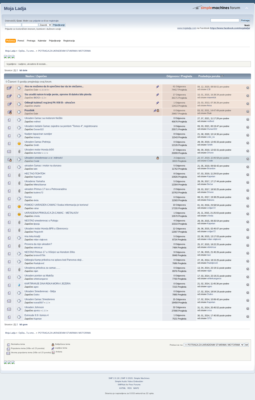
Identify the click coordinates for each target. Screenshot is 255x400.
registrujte (54, 21)
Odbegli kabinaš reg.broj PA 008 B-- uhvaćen (50, 102)
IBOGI (37, 97)
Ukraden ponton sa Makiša (39, 275)
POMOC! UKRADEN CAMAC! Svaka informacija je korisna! (56, 204)
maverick (211, 97)
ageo (36, 287)
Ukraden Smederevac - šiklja (40, 291)
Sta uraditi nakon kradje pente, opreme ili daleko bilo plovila (58, 94)
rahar (36, 208)
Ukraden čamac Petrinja (38, 142)
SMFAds (121, 384)
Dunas (28, 197)
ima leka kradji (32, 236)
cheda (37, 216)
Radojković (39, 263)
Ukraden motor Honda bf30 (39, 149)
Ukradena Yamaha (35, 181)
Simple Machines (141, 378)
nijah (36, 271)
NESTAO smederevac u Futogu (41, 220)
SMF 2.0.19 (114, 378)
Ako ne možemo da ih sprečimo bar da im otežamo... (54, 86)
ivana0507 (39, 302)
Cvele (36, 161)
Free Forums (134, 384)
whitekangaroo (41, 279)
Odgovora (173, 76)
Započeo (41, 76)
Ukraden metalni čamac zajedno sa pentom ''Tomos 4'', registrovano (61, 126)
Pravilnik (29, 110)
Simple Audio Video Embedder (129, 381)
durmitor (38, 153)
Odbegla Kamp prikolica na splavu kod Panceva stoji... (54, 259)
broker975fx (39, 255)
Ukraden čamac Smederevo (40, 299)
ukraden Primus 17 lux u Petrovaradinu (46, 189)
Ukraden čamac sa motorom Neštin (44, 118)
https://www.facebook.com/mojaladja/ (230, 28)
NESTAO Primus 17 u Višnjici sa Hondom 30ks (50, 252)
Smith (36, 145)
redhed (37, 121)
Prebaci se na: (176, 345)
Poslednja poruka (209, 76)
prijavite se (38, 21)
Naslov (30, 76)
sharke (37, 106)
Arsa (209, 105)
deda (36, 200)
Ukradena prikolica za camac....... (42, 267)
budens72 (38, 192)
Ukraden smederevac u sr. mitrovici (44, 157)
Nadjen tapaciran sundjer (38, 134)
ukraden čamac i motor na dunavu (43, 165)
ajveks (37, 310)
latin (35, 169)
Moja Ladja (15, 8)
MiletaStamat (40, 184)
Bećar (210, 184)
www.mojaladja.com (186, 28)
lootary (37, 137)
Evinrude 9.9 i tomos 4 (37, 315)
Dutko (36, 294)
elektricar (38, 247)
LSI (208, 89)
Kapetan (38, 177)
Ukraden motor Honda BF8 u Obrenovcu (46, 228)
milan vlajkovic (41, 239)
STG (209, 318)
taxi (209, 255)
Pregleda (186, 76)
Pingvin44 (38, 232)
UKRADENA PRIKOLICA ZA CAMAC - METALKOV (51, 212)
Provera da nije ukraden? (38, 244)
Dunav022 (39, 129)
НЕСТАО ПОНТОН (35, 173)
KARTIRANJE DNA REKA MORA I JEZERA (48, 283)
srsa (209, 310)
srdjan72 (211, 208)
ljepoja (37, 224)
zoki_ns (211, 137)
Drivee (210, 152)
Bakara (210, 200)
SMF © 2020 (127, 378)
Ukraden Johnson (34, 307)
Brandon (211, 168)
